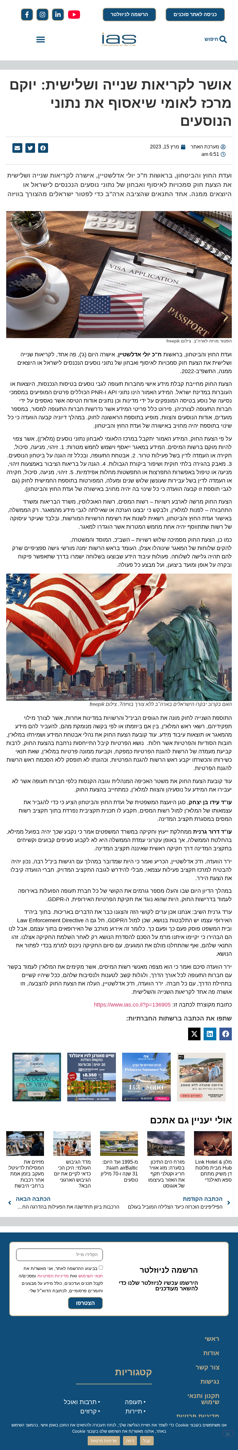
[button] (41, 39)
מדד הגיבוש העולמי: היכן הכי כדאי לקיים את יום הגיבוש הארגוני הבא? (72, 1173)
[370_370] (146, 1099)
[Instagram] (42, 14)
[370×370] (201, 1099)
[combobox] (197, 39)
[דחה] (228, 1433)
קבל (147, 1440)
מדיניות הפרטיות (53, 1275)
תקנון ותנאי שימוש (203, 1398)
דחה (130, 1440)
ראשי (212, 1338)
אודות (211, 1353)
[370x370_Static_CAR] (36, 1099)
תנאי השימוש (90, 1275)
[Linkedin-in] (58, 14)
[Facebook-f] (27, 14)
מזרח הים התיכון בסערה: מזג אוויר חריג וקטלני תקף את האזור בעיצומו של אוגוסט (166, 1173)
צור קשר (207, 1367)
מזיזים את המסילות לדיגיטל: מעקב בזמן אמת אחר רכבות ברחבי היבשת (26, 1173)
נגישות (210, 1381)
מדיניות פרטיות (197, 1416)
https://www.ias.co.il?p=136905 (132, 1005)
